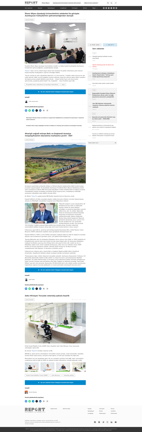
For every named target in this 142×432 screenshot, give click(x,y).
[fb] (104, 8)
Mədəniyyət (102, 413)
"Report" (27, 70)
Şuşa (63, 84)
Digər (94, 8)
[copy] (47, 110)
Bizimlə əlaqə (66, 408)
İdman (101, 411)
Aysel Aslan (32, 279)
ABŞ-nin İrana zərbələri (91, 3)
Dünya (112, 408)
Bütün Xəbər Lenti (93, 142)
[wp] (29, 110)
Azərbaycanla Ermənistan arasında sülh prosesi (67, 3)
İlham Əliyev (45, 3)
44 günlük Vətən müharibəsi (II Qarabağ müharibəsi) (42, 84)
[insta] (106, 8)
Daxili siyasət (30, 19)
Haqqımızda (53, 408)
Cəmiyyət (101, 408)
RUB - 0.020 (95, 44)
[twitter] (111, 8)
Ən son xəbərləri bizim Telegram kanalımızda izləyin (57, 91)
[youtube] (116, 8)
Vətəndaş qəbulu (69, 375)
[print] (44, 110)
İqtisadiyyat (91, 411)
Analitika (113, 411)
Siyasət (89, 408)
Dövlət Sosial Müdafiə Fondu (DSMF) (37, 375)
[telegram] (109, 8)
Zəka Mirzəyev (55, 375)
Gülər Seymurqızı (33, 101)
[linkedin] (114, 8)
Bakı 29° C (111, 44)
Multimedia (114, 413)
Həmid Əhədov (33, 392)
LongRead (90, 413)
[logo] (31, 2)
